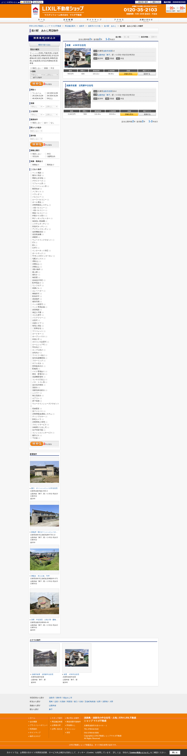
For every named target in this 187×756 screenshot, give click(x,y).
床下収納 (37, 401)
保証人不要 (38, 312)
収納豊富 (37, 409)
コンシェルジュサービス (43, 433)
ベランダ (37, 194)
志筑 (56, 702)
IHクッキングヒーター (42, 218)
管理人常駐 (38, 326)
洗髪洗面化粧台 (39, 390)
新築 (46, 68)
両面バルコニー (39, 213)
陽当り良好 (38, 175)
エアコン (37, 398)
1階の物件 (37, 269)
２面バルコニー (39, 208)
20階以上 (37, 267)
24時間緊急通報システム (43, 414)
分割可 (36, 320)
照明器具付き (38, 366)
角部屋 (36, 277)
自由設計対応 (38, 280)
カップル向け (38, 350)
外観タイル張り (39, 216)
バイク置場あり (39, 371)
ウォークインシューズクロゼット (44, 405)
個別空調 (37, 302)
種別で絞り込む (44, 45)
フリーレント (38, 331)
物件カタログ (35, 736)
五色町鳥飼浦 (90, 702)
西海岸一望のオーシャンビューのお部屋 (46, 532)
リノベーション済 (40, 186)
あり (46, 123)
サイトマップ (35, 732)
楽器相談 (37, 310)
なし (52, 123)
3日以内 (35, 156)
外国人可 (37, 339)
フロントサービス (40, 425)
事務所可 (37, 294)
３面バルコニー (39, 210)
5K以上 (50, 98)
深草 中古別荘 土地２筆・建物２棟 (45, 620)
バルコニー (38, 197)
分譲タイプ (38, 323)
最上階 (36, 272)
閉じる (175, 752)
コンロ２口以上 (39, 379)
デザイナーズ (38, 181)
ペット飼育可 (38, 304)
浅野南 (105, 702)
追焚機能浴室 (38, 232)
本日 (49, 154)
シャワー (37, 393)
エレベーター (38, 291)
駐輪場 (36, 369)
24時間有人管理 (39, 422)
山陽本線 (101, 55)
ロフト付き (38, 363)
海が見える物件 (73, 718)
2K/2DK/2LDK (37, 96)
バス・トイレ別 (39, 382)
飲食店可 (37, 296)
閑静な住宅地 (38, 178)
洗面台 (36, 387)
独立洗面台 (38, 396)
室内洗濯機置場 (39, 358)
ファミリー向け (39, 355)
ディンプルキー (39, 416)
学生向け (37, 347)
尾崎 (51, 702)
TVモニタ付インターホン (43, 256)
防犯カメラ (38, 419)
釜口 (75, 702)
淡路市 (105, 51)
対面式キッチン (39, 226)
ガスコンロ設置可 (40, 342)
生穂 (81, 702)
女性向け (37, 353)
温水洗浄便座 (38, 385)
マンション (71, 729)
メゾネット (38, 191)
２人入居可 (38, 315)
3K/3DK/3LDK (52, 96)
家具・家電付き (39, 374)
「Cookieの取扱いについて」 (139, 753)
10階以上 (37, 264)
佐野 (99, 702)
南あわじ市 (67, 698)
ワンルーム (36, 93)
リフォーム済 (38, 183)
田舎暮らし (71, 725)
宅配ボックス (38, 259)
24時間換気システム (41, 205)
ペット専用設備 (39, 307)
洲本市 (58, 698)
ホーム (32, 718)
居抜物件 (37, 299)
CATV (35, 248)
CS (34, 242)
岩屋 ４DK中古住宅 (76, 45)
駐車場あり (38, 283)
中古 (52, 68)
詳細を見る (128, 74)
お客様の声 (56, 725)
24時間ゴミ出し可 (40, 427)
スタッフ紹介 (57, 718)
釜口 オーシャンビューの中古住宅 (44, 488)
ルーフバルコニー (40, 200)
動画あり (50, 165)
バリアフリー (38, 318)
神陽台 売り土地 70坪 (40, 576)
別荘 (68, 732)
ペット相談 (38, 173)
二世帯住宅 (38, 328)
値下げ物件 (37, 77)
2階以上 (36, 261)
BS (34, 245)
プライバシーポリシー (39, 725)
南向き (36, 275)
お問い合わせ (57, 729)
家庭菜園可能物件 (74, 722)
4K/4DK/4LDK (37, 98)
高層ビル (37, 288)
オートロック (38, 253)
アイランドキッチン (41, 229)
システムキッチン (40, 224)
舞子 (108, 55)
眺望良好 (37, 189)
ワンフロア (38, 285)
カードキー (38, 334)
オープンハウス (39, 336)
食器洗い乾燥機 (39, 221)
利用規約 (33, 729)
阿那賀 (69, 702)
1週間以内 (51, 156)
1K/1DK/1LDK (52, 93)
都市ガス (37, 435)
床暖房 (36, 237)
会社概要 (33, 722)
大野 (111, 702)
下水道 (36, 438)
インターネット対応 (41, 251)
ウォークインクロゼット (43, 240)
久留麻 (62, 702)
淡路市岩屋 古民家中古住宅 (79, 85)
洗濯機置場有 (38, 377)
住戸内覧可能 (38, 430)
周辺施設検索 (57, 722)
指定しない (36, 68)
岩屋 (110, 51)
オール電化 (38, 202)
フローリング (38, 361)
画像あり (35, 165)
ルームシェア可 (39, 345)
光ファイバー (38, 411)
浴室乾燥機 (38, 234)
